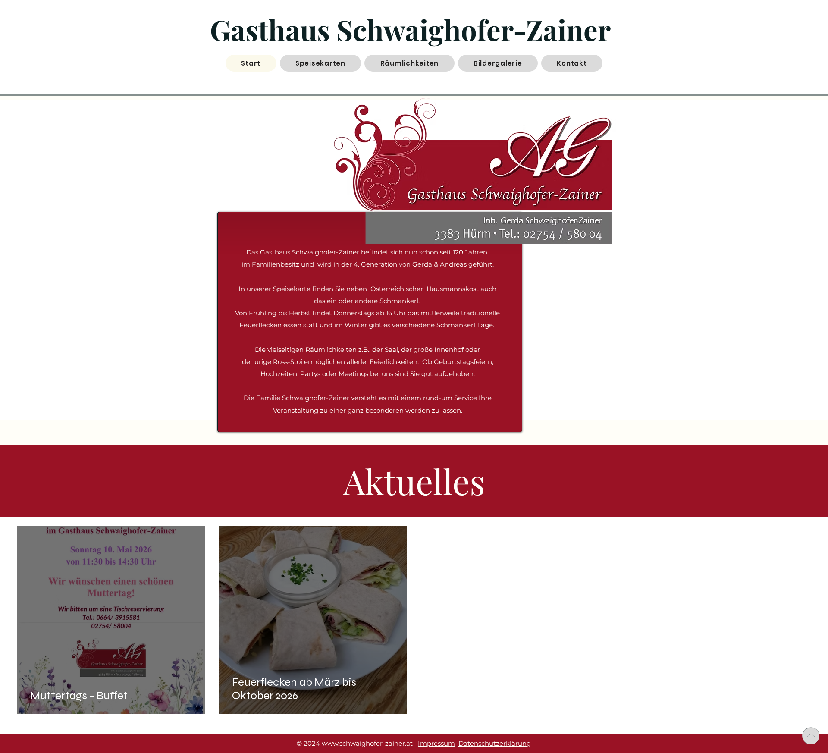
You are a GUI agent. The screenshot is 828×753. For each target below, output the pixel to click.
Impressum (436, 743)
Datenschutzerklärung (494, 743)
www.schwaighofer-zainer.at (367, 743)
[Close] (810, 735)
